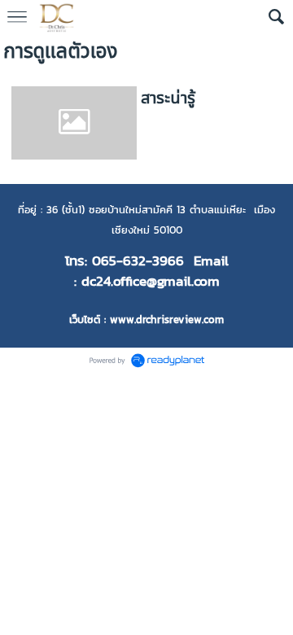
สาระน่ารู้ (168, 98)
